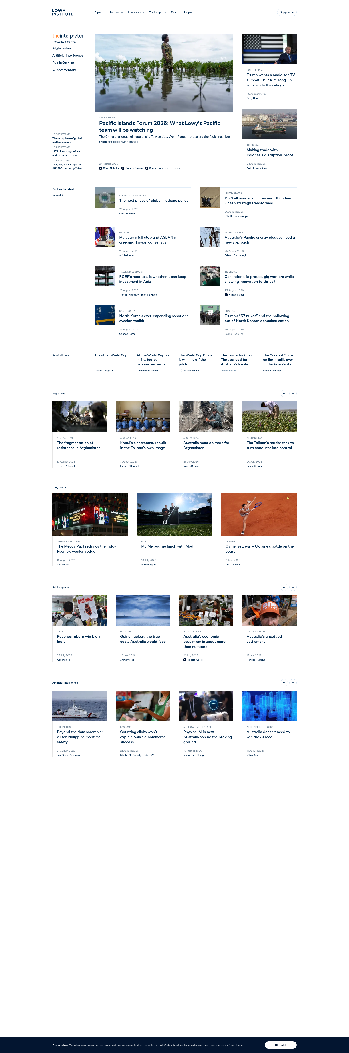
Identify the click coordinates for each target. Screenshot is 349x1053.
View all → (57, 195)
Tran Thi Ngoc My (129, 294)
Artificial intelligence (67, 55)
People (188, 12)
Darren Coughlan (104, 370)
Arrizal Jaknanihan (257, 168)
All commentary (64, 70)
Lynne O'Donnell (66, 466)
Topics (98, 12)
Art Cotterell (127, 659)
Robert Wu (149, 755)
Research (115, 12)
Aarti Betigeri (148, 564)
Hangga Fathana (256, 659)
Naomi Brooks (191, 466)
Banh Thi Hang (149, 294)
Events (175, 12)
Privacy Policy (235, 1045)
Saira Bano (63, 564)
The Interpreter (157, 12)
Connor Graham (134, 168)
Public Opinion (63, 63)
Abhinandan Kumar (147, 370)
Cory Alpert (253, 98)
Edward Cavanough (236, 255)
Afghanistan (61, 48)
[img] (100, 168)
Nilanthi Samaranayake (237, 216)
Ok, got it (280, 1045)
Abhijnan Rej (64, 659)
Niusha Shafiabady (130, 755)
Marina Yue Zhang (193, 755)
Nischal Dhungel (272, 370)
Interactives (134, 12)
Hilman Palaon (237, 294)
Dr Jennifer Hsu (191, 370)
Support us (287, 12)
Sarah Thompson (159, 168)
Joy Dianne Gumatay (68, 755)
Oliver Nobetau (111, 168)
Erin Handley (233, 564)
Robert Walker (195, 659)
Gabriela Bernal (127, 333)
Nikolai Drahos (127, 213)
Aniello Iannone (127, 255)
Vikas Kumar (254, 755)
